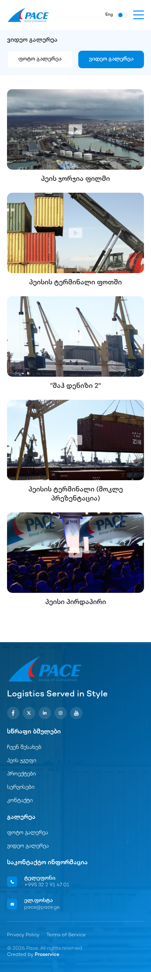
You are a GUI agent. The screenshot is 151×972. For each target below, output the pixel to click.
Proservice (47, 954)
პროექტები (21, 774)
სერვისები (20, 787)
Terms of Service (66, 935)
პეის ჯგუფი (21, 761)
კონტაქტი (20, 801)
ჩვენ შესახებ (24, 748)
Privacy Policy (23, 935)
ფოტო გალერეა (39, 59)
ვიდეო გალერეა (111, 59)
